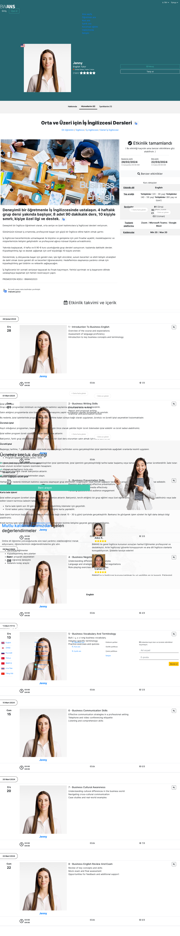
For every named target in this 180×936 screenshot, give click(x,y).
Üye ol (14, 11)
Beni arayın (45, 487)
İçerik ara (86, 23)
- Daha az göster (162, 212)
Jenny (43, 376)
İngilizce (80, 130)
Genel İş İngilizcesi (109, 130)
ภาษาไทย (8, 668)
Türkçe (8, 658)
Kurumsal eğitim (90, 26)
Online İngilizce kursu (42, 660)
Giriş (4, 11)
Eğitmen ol (39, 669)
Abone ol (173, 664)
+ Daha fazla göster (138, 210)
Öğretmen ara (89, 17)
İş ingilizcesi (92, 130)
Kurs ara (86, 20)
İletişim (85, 33)
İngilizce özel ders (41, 651)
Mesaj (151, 66)
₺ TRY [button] (165, 2)
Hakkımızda (88, 30)
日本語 (7, 648)
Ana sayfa (87, 14)
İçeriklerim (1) (105, 106)
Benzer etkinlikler (151, 173)
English (8, 643)
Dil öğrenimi (68, 130)
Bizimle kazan (41, 665)
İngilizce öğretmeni (42, 656)
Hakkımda (72, 106)
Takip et (150, 71)
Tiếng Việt (9, 673)
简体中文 (8, 663)
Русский (8, 653)
